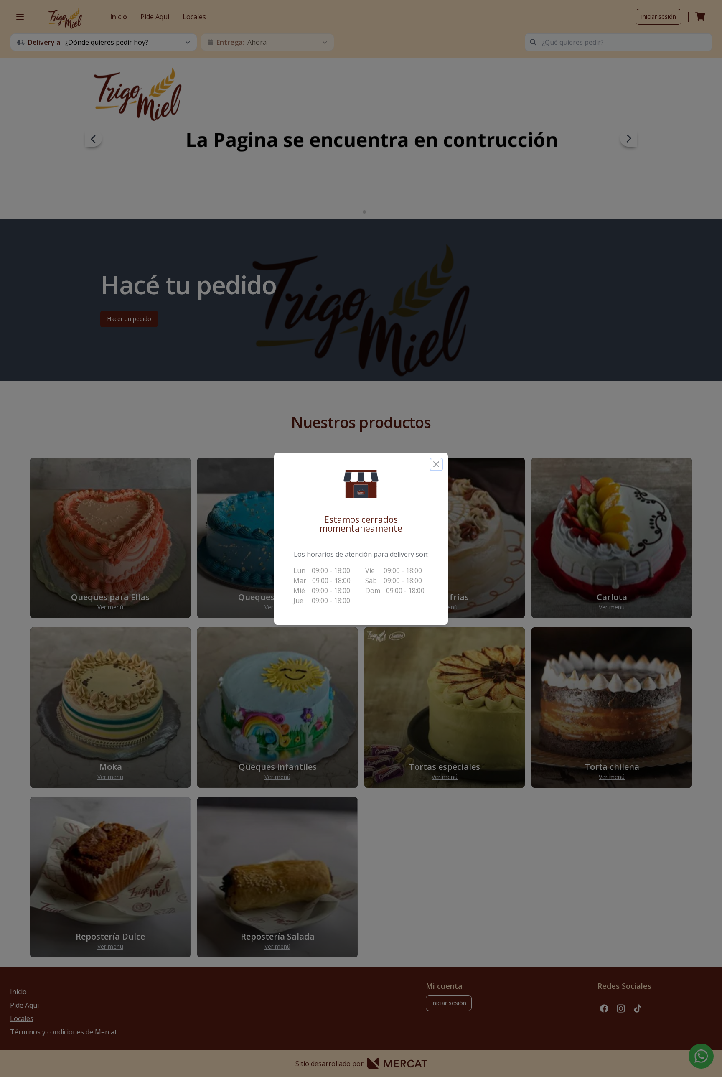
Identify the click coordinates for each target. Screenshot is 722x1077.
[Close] (436, 464)
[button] (361, 484)
